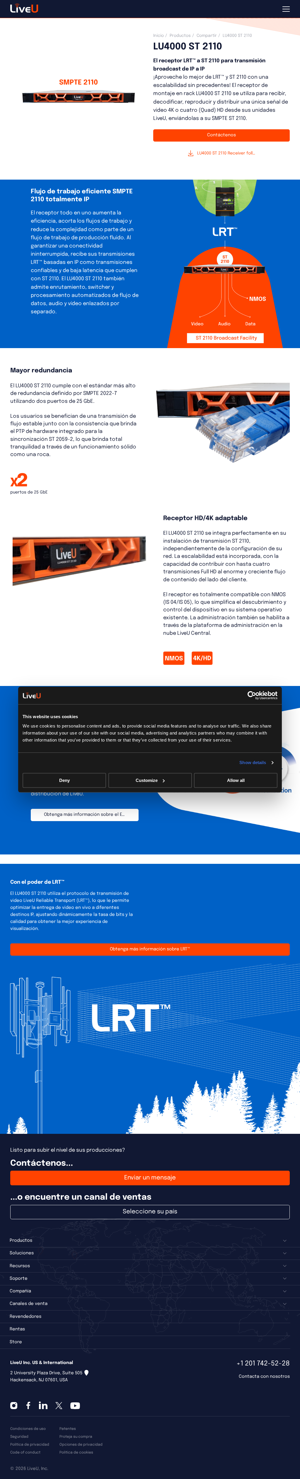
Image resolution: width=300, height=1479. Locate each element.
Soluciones (22, 1253)
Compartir (207, 36)
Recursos (20, 1266)
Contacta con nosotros (264, 1376)
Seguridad (19, 1437)
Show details (252, 762)
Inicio (158, 36)
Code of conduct (25, 1452)
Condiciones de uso (28, 1429)
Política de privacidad (29, 1445)
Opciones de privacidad (81, 1445)
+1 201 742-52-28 (263, 1363)
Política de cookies (76, 1452)
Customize (147, 780)
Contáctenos (221, 135)
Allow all (236, 780)
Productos (180, 36)
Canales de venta (28, 1303)
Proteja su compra (75, 1437)
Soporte (19, 1278)
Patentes (67, 1429)
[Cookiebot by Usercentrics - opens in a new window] (251, 695)
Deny (64, 780)
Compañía (20, 1291)
